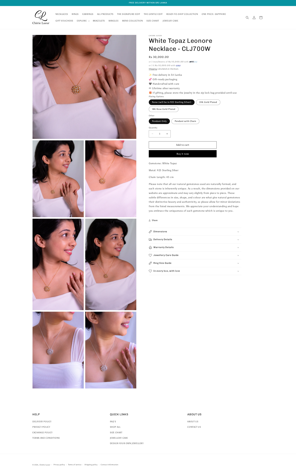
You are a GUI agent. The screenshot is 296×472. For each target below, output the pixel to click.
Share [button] (155, 220)
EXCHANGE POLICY (42, 432)
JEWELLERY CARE (119, 438)
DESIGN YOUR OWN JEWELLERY (127, 443)
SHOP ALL (115, 427)
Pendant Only (159, 121)
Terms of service (74, 465)
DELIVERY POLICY (41, 421)
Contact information (109, 465)
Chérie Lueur (44, 465)
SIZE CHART (116, 432)
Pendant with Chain (185, 121)
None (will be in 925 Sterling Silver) (171, 102)
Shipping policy (91, 465)
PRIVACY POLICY (41, 427)
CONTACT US (194, 427)
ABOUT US (192, 421)
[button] (83, 21)
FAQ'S (113, 421)
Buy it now (183, 153)
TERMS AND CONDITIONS (46, 438)
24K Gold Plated (208, 102)
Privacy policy (59, 465)
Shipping (153, 69)
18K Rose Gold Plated (163, 109)
